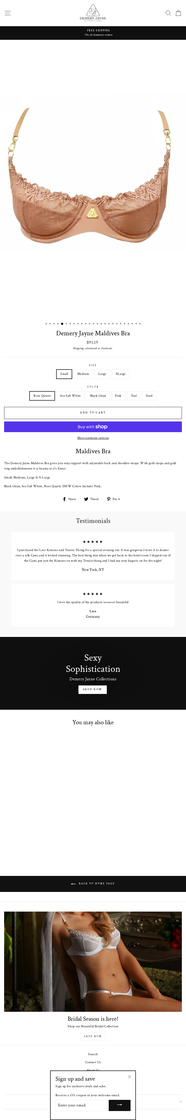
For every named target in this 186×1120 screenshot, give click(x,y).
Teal (134, 396)
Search (93, 1054)
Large (102, 374)
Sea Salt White (70, 396)
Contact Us (93, 1062)
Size (93, 365)
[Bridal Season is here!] (93, 962)
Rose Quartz (42, 396)
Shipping (78, 348)
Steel (149, 396)
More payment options (93, 438)
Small (64, 374)
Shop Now (92, 689)
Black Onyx (98, 396)
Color (93, 387)
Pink (118, 396)
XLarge (121, 374)
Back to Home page (96, 883)
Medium (83, 374)
